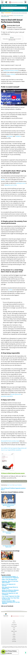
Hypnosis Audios (14, 626)
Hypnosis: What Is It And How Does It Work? (10, 582)
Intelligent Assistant (9, 10)
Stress (3, 179)
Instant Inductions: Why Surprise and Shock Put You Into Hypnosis (11, 602)
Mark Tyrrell (10, 485)
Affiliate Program (14, 631)
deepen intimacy (10, 74)
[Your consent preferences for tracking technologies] (25, 652)
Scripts (14, 627)
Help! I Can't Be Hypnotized (9, 579)
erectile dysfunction (16, 394)
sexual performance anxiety (10, 70)
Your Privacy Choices (11, 651)
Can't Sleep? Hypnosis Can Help (10, 596)
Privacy (14, 636)
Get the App (14, 641)
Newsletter (14, 639)
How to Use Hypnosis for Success (8, 585)
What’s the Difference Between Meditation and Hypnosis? (10, 591)
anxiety (10, 289)
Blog (14, 629)
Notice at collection (7, 653)
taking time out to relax (10, 185)
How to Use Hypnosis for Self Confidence (10, 594)
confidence (18, 136)
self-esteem (9, 136)
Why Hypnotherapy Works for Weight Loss (10, 588)
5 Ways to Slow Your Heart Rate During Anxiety (10, 598)
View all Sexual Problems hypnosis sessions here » (13, 488)
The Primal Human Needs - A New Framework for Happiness (10, 577)
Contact (14, 634)
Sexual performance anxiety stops (10, 441)
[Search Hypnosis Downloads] (26, 7)
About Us (14, 622)
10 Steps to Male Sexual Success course (13, 473)
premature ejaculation (7, 396)
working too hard (20, 183)
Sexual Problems (18, 485)
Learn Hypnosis (14, 624)
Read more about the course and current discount (14, 481)
